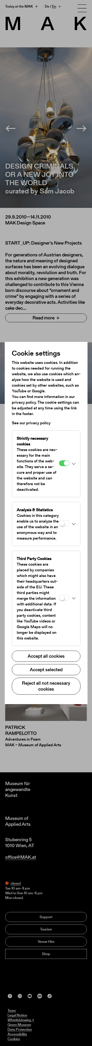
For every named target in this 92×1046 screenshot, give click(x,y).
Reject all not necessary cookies (46, 686)
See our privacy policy (31, 423)
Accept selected (46, 669)
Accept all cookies (46, 656)
